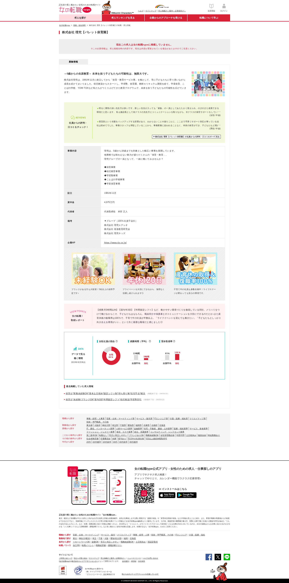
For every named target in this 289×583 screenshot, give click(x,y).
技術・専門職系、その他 (97, 422)
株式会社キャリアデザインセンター (85, 561)
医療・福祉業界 (181, 428)
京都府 (154, 425)
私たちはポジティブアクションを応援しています (140, 574)
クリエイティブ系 (198, 418)
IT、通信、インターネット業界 (100, 428)
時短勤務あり (214, 435)
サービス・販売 (108, 535)
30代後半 (133, 442)
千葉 (100, 538)
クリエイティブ (124, 535)
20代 (88, 442)
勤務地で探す (65, 538)
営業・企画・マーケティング (86, 535)
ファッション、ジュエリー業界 (100, 432)
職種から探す (65, 535)
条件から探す (65, 542)
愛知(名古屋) (116, 538)
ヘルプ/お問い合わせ (150, 558)
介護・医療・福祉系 (179, 418)
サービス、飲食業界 (199, 428)
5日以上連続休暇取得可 (156, 439)
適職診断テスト (115, 545)
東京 (75, 538)
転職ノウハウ (65, 545)
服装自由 (202, 435)
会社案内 (125, 561)
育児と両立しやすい (118, 435)
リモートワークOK (81, 542)
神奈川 (82, 538)
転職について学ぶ (209, 17)
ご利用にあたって (65, 558)
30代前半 (123, 442)
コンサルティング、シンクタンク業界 (167, 432)
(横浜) (87, 538)
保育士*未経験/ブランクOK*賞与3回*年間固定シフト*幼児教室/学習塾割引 (104, 399)
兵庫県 (146, 425)
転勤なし (103, 435)
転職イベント (88, 545)
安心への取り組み (80, 558)
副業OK (95, 542)
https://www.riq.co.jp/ (115, 242)
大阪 (106, 538)
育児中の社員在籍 (136, 439)
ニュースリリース (134, 558)
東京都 (89, 425)
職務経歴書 (101, 545)
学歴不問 (180, 435)
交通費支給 (105, 439)
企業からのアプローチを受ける (166, 17)
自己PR (76, 545)
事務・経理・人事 (141, 535)
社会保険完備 (92, 439)
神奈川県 (106, 425)
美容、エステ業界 (124, 432)
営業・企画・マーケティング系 (120, 418)
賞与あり (122, 439)
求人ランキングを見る (123, 17)
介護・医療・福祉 (197, 535)
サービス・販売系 (144, 418)
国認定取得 (153, 542)
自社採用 (141, 561)
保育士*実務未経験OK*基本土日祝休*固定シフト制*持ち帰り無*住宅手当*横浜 (105, 393)
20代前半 (107, 442)
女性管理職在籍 (167, 435)
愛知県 (131, 425)
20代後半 (97, 442)
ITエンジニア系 (161, 418)
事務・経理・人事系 (95, 418)
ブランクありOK (136, 435)
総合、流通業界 (141, 432)
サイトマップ (150, 11)
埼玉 (94, 538)
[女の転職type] (64, 561)
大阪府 (97, 425)
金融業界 (138, 428)
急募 (114, 439)
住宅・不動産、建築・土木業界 (158, 428)
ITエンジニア (181, 535)
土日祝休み (191, 435)
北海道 (162, 425)
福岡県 (139, 425)
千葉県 (123, 425)
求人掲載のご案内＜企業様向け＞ (172, 11)
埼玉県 (115, 425)
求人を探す (80, 17)
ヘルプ (140, 11)
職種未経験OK (152, 435)
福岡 (126, 538)
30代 (115, 442)
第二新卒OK (91, 435)
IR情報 (133, 561)
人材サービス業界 (124, 428)
